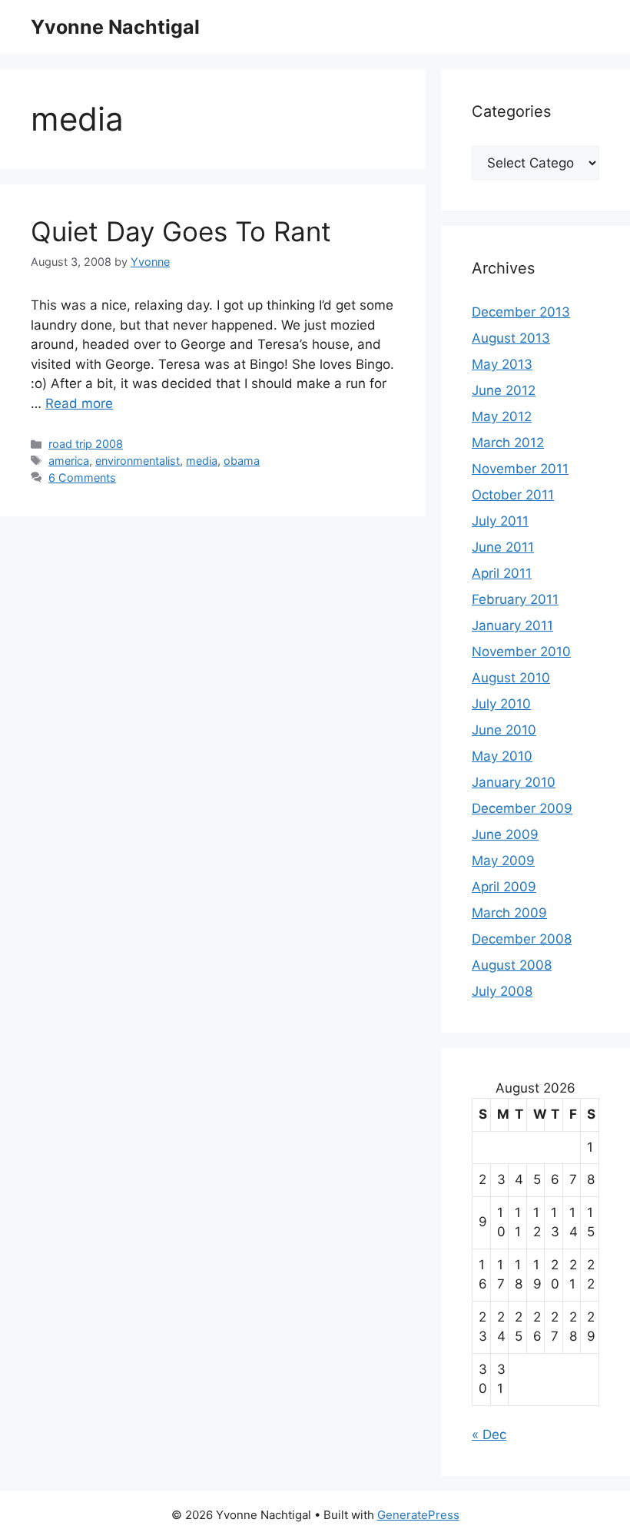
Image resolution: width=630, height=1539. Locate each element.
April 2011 (502, 573)
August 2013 (511, 338)
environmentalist (137, 460)
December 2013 (521, 312)
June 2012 (504, 390)
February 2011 (515, 599)
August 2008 (512, 965)
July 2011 (500, 521)
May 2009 (503, 860)
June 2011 (503, 547)
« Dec (489, 1434)
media (201, 460)
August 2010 (511, 677)
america (68, 460)
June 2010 (504, 730)
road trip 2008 (85, 443)
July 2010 (501, 703)
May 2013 (502, 364)
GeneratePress (418, 1514)
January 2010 (513, 782)
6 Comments (82, 477)
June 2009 (505, 834)
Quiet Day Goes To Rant (181, 231)
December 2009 (522, 808)
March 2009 (509, 912)
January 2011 (512, 625)
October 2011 (513, 494)
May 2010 (502, 756)
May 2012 (502, 416)
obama (242, 460)
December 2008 (522, 939)
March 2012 (508, 442)
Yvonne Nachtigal (115, 26)
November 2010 (521, 651)
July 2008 (502, 991)
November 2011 (520, 468)
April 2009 (504, 886)
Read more (79, 403)
